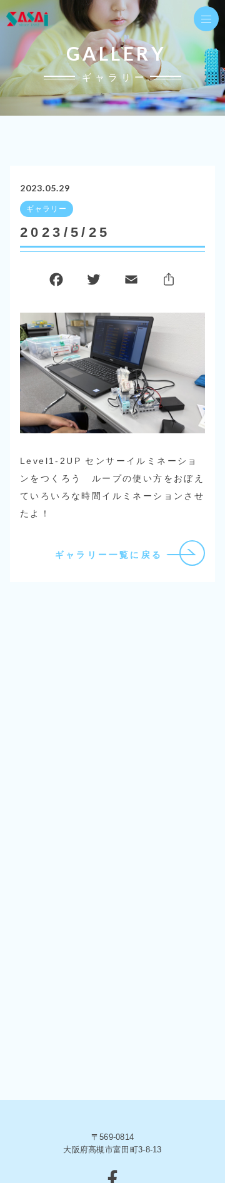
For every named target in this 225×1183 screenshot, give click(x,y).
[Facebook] (56, 282)
